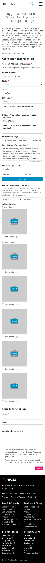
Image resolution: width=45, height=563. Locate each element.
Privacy (5, 497)
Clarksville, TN (8, 514)
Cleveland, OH (8, 538)
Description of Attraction (15, 145)
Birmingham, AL (9, 509)
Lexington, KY (8, 535)
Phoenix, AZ (29, 517)
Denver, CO (29, 540)
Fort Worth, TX (8, 543)
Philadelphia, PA (31, 553)
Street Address (10, 72)
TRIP (8, 4)
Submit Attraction (27, 493)
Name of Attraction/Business (17, 64)
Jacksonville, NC (31, 526)
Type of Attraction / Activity (16, 185)
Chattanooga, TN (9, 519)
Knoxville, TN (7, 517)
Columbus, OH (8, 507)
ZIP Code (7, 98)
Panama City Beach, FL (32, 520)
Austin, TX (28, 550)
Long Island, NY (9, 540)
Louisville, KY (29, 524)
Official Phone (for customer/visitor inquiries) (19, 116)
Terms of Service (18, 497)
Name (5, 414)
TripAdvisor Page (10, 136)
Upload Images (9, 204)
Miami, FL (28, 548)
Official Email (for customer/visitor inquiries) (19, 127)
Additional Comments (12, 431)
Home (4, 493)
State (5, 81)
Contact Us (33, 497)
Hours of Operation (11, 165)
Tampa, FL (28, 509)
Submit (39, 468)
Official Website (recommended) (18, 106)
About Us (14, 493)
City (4, 89)
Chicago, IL (29, 545)
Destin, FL (28, 543)
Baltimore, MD (8, 548)
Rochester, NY (8, 550)
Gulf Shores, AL (8, 512)
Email (5, 423)
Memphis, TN (8, 522)
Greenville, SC (8, 553)
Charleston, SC (30, 538)
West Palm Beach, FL (11, 524)
